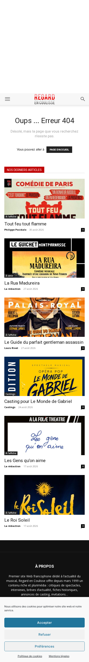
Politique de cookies (30, 656)
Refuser (44, 634)
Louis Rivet (11, 348)
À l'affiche (11, 216)
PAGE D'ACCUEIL (59, 149)
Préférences (44, 646)
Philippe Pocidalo (15, 229)
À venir (9, 275)
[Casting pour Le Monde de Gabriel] (44, 376)
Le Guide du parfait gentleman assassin (43, 342)
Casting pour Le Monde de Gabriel (38, 401)
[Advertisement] (44, 46)
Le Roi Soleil (17, 520)
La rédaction (12, 288)
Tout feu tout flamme (25, 223)
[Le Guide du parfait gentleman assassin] (44, 317)
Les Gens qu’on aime (25, 460)
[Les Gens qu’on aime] (44, 435)
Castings (10, 394)
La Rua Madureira (22, 283)
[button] (7, 99)
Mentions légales (59, 656)
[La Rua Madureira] (44, 258)
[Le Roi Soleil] (44, 495)
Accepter (44, 623)
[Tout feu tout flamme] (44, 199)
